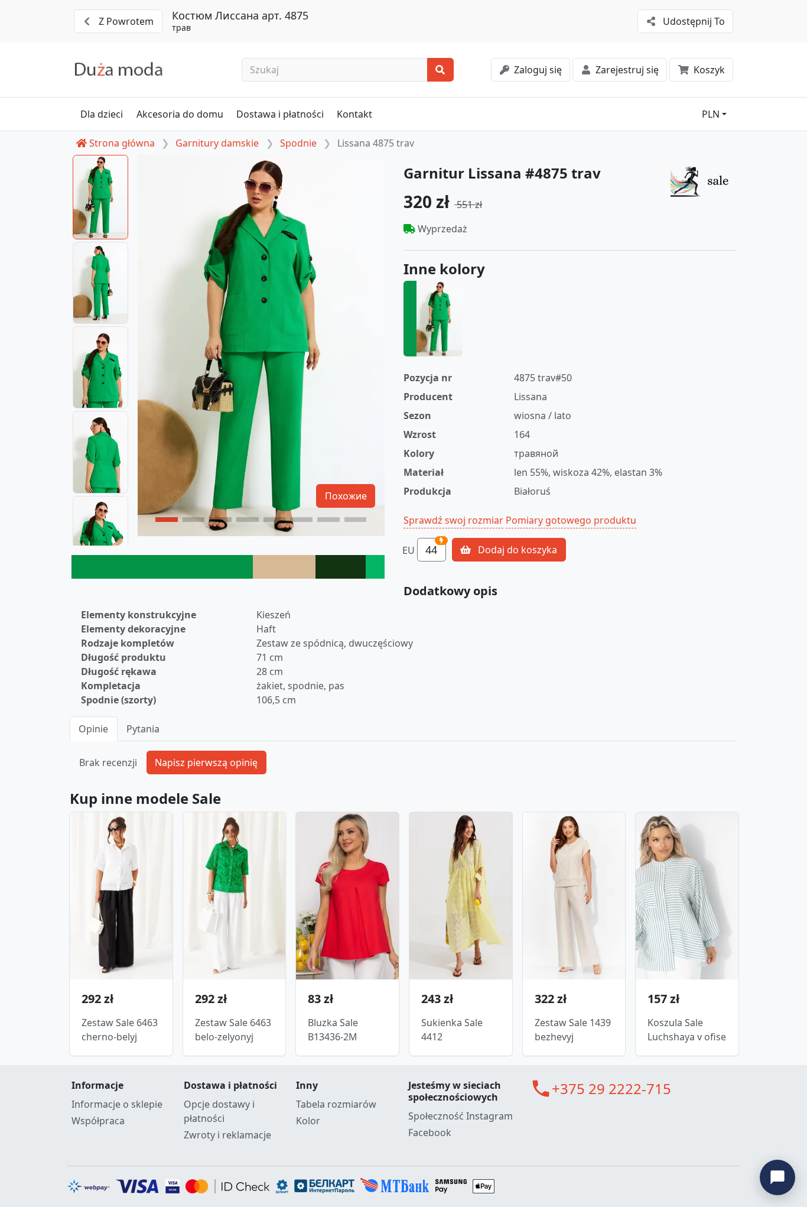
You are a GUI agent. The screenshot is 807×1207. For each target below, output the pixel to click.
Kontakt (354, 114)
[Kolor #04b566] (375, 567)
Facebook (429, 1132)
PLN (711, 114)
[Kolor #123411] (340, 567)
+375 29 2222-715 (611, 1088)
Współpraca (98, 1120)
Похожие (346, 495)
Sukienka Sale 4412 (452, 1029)
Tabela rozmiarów (336, 1104)
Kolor (308, 1120)
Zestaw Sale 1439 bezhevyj (573, 1029)
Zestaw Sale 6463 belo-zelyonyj (233, 1029)
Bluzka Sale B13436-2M (333, 1029)
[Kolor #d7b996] (284, 567)
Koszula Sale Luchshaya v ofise (686, 1029)
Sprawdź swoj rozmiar (453, 520)
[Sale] (702, 180)
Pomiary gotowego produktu (571, 520)
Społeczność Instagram (460, 1115)
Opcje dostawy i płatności (219, 1111)
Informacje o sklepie (116, 1104)
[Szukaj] (440, 70)
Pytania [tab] (143, 728)
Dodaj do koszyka (516, 549)
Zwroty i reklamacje (227, 1134)
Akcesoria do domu (179, 114)
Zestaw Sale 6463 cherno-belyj (120, 1029)
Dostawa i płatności (280, 114)
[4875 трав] (433, 318)
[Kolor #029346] (162, 567)
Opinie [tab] (93, 728)
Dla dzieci (101, 114)
